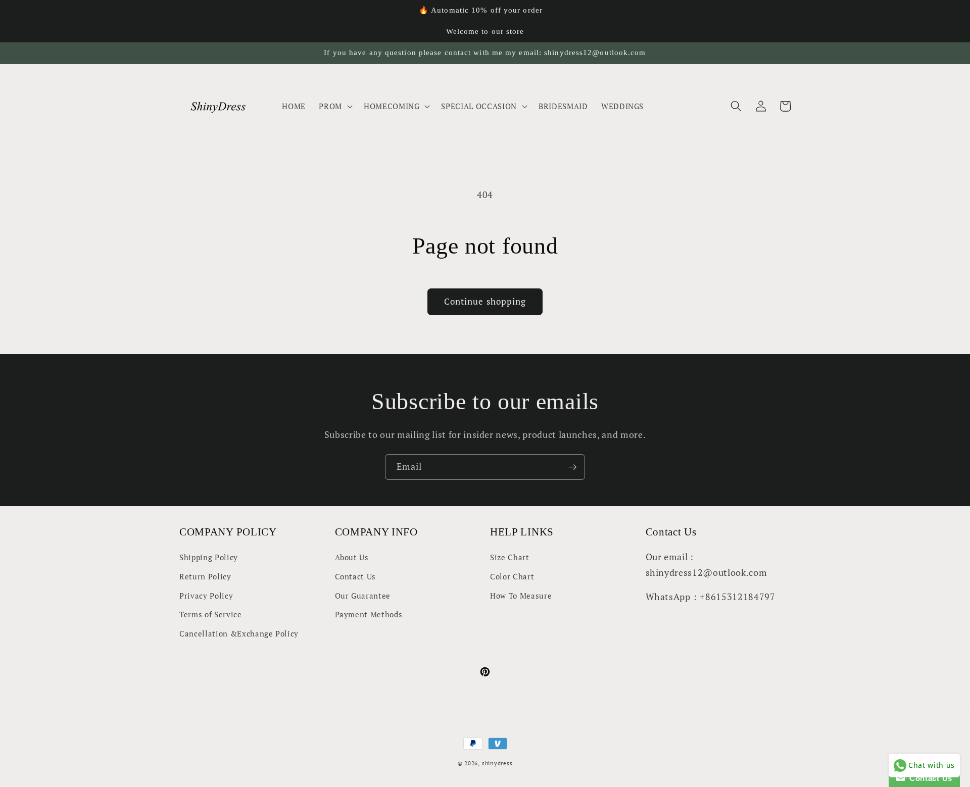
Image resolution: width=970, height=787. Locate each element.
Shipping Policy (208, 557)
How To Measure (521, 596)
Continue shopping (485, 301)
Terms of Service (210, 614)
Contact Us (355, 576)
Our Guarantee (363, 596)
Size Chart (509, 557)
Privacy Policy (206, 596)
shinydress (497, 763)
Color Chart (512, 576)
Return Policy (205, 576)
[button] (334, 106)
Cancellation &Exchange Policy (239, 633)
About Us (352, 557)
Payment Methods (369, 614)
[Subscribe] (572, 467)
